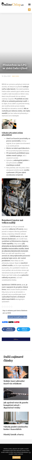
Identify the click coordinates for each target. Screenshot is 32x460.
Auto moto (15, 76)
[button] (29, 4)
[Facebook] (29, 9)
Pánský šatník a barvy (14, 434)
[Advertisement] (16, 30)
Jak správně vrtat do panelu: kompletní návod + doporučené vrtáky (16, 405)
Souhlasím (16, 457)
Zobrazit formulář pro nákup (17, 317)
